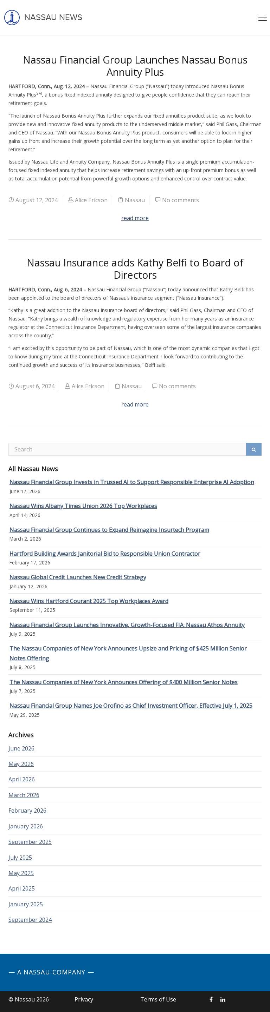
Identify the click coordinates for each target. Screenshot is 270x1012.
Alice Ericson (91, 200)
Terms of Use (158, 999)
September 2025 (30, 842)
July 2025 (20, 857)
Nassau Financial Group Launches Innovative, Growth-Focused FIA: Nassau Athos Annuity (127, 625)
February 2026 (27, 810)
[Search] (254, 449)
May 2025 (21, 873)
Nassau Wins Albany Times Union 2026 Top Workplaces (83, 506)
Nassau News (52, 17)
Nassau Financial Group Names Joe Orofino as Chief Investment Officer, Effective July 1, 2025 (130, 705)
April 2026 (21, 779)
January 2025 (25, 904)
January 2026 (25, 826)
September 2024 (30, 920)
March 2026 (23, 795)
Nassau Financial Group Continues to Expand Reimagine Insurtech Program (109, 530)
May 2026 (21, 764)
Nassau (135, 200)
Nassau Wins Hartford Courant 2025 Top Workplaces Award (88, 601)
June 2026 (21, 748)
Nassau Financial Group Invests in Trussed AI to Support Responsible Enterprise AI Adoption (131, 482)
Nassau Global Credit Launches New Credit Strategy (77, 577)
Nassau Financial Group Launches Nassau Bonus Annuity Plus (135, 66)
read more (135, 218)
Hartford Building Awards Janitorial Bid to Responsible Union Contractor (104, 553)
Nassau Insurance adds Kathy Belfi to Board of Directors (135, 269)
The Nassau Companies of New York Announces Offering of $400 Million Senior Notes (123, 682)
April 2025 (21, 888)
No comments (180, 200)
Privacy (84, 999)
